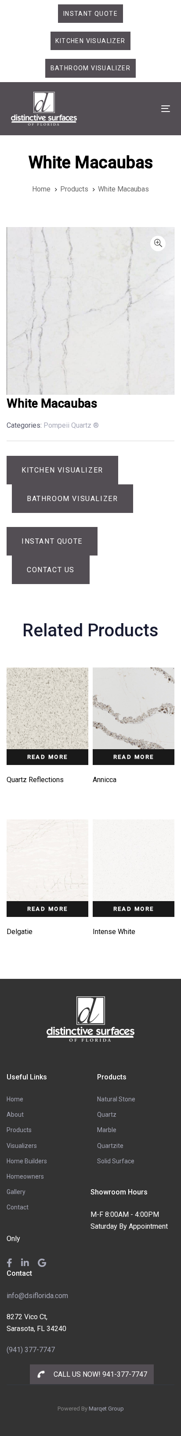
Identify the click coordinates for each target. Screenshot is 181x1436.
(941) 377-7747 (31, 1350)
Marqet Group (106, 1408)
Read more (47, 757)
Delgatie (20, 931)
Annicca (104, 780)
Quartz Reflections (35, 780)
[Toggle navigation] (143, 108)
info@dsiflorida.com (37, 1296)
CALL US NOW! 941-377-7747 (99, 1374)
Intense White (114, 931)
